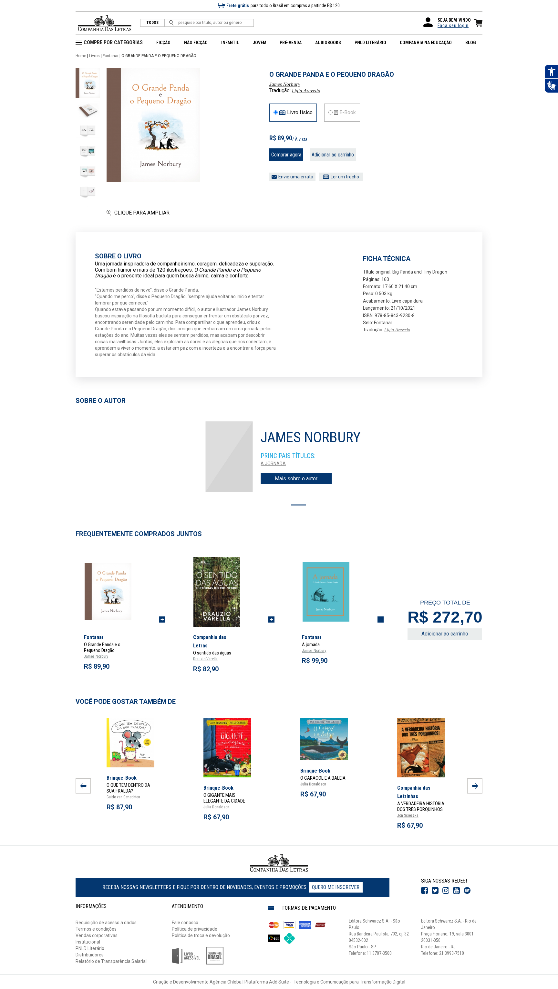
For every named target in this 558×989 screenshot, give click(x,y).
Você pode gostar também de (126, 701)
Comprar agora (286, 155)
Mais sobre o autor (296, 478)
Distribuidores (90, 954)
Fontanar (111, 56)
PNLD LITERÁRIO (370, 42)
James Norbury (284, 84)
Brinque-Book (122, 778)
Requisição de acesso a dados (106, 922)
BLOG (470, 42)
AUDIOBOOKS (328, 42)
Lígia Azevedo (306, 90)
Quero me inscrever (335, 887)
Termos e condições (96, 929)
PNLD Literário (90, 948)
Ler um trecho (345, 176)
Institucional (88, 941)
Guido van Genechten (123, 797)
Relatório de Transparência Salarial (111, 961)
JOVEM (259, 42)
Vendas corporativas (97, 935)
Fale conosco (185, 922)
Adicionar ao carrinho (333, 155)
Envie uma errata (295, 176)
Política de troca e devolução (201, 935)
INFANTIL (230, 42)
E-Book (347, 112)
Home (81, 56)
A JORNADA (273, 463)
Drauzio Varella (205, 659)
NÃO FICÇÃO (196, 42)
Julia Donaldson (216, 807)
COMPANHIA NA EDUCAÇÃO (426, 42)
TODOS (152, 23)
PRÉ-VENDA (291, 42)
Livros (94, 56)
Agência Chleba (226, 981)
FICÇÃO (163, 42)
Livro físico (300, 112)
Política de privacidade (194, 929)
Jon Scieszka (407, 815)
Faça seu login (453, 25)
